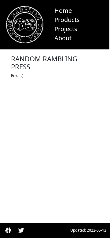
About (63, 38)
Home (63, 10)
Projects (65, 29)
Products (67, 20)
